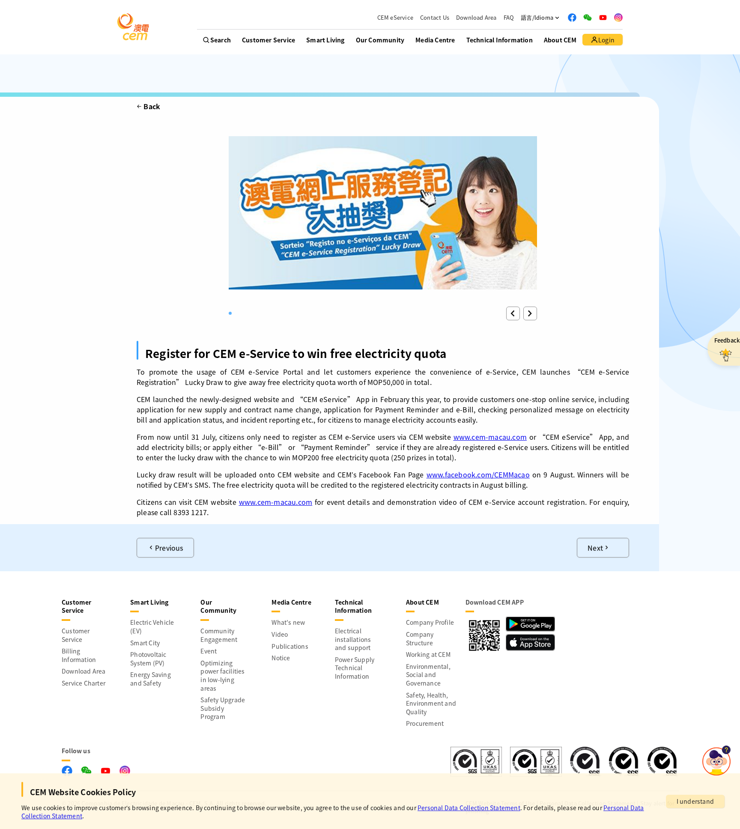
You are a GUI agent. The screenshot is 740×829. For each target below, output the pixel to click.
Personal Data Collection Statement (469, 807)
